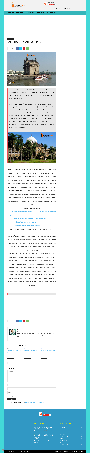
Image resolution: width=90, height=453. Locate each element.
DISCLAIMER (65, 451)
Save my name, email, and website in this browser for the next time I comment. (27, 396)
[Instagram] (21, 339)
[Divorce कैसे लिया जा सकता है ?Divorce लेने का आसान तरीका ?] (37, 436)
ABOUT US (80, 451)
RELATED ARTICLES (12, 345)
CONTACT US (58, 451)
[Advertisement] (31, 28)
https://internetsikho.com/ (22, 331)
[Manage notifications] (3, 450)
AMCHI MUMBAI (10, 38)
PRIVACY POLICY (73, 451)
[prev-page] (8, 363)
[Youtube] (28, 339)
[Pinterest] (24, 48)
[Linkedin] (23, 339)
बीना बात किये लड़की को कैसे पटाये (48, 441)
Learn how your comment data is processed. (35, 402)
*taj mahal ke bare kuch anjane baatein (23, 226)
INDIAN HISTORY (29, 12)
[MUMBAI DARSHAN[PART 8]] (48, 353)
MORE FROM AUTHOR (24, 345)
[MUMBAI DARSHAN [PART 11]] (15, 353)
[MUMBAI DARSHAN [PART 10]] (32, 353)
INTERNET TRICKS (39, 12)
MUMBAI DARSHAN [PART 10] (30, 360)
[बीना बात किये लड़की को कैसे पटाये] (37, 442)
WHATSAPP (11, 12)
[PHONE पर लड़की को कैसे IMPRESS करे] (37, 429)
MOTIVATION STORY (51, 12)
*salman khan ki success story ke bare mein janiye (26, 219)
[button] (81, 13)
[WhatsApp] (27, 48)
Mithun (10, 45)
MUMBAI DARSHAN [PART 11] (13, 360)
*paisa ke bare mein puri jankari (21, 222)
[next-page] (10, 363)
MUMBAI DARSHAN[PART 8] (46, 360)
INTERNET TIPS (19, 12)
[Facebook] (17, 48)
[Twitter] (20, 48)
